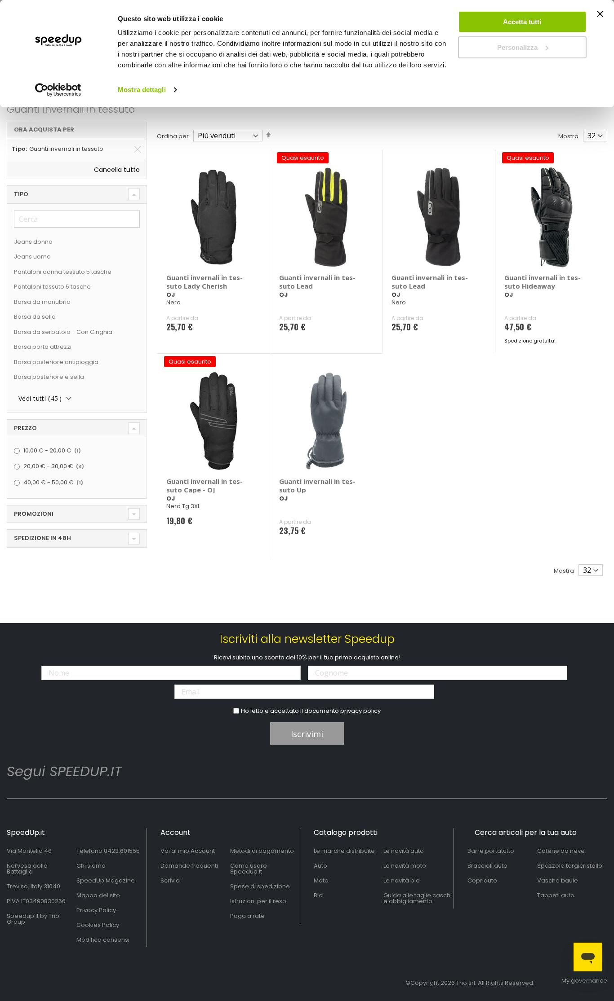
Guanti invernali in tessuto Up (317, 485)
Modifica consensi (102, 939)
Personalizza (517, 47)
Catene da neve (561, 851)
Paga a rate (247, 916)
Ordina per (173, 136)
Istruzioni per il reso (258, 901)
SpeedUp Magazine (105, 880)
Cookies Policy (97, 925)
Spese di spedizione (260, 886)
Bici (319, 895)
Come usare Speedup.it (248, 868)
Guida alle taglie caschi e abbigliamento (417, 898)
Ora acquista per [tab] (44, 129)
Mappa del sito (98, 895)
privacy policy (360, 711)
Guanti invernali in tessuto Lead (317, 281)
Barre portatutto (490, 851)
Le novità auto (403, 851)
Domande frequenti (189, 865)
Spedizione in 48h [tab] (42, 538)
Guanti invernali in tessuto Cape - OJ (204, 485)
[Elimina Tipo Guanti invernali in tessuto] (137, 149)
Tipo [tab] (21, 194)
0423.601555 (122, 851)
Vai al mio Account (187, 851)
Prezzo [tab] (25, 428)
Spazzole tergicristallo (569, 865)
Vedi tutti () (40, 398)
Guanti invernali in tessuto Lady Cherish (204, 281)
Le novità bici (402, 880)
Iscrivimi (307, 734)
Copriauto (482, 880)
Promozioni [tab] (33, 513)
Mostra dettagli (142, 89)
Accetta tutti (522, 22)
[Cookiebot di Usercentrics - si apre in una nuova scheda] (58, 90)
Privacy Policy (96, 910)
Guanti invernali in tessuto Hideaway (542, 281)
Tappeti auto (555, 895)
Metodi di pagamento (262, 851)
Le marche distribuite (344, 851)
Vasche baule (557, 880)
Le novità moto (404, 865)
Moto (321, 880)
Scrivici (170, 880)
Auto (320, 865)
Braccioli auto (487, 865)
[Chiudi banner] (600, 18)
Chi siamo (91, 865)
